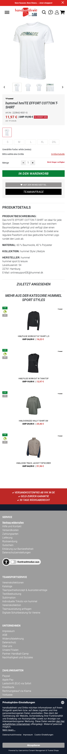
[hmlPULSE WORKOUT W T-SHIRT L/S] (33, 324)
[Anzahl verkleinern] (23, 162)
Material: (9, 245)
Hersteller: (11, 257)
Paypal (6, 675)
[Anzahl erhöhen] (32, 162)
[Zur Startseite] (25, 12)
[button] (7, 12)
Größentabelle (58, 154)
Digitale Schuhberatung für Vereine (21, 612)
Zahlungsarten (10, 533)
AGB (4, 634)
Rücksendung (9, 541)
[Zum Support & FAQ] (50, 11)
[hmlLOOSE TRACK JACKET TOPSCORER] (33, 451)
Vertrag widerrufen (13, 522)
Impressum (8, 631)
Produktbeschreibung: (19, 216)
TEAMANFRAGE (33, 191)
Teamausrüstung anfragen (16, 608)
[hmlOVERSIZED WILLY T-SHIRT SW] (33, 409)
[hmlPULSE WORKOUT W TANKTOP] (33, 367)
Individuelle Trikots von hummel (19, 601)
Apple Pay (7, 679)
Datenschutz (9, 642)
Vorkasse (7, 694)
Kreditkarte (8, 687)
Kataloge (7, 586)
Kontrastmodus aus (28, 561)
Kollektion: (10, 251)
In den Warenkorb (34, 173)
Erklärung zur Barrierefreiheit (17, 548)
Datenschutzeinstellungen (16, 552)
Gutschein (7, 545)
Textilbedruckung (11, 593)
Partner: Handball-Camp (15, 653)
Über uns (7, 646)
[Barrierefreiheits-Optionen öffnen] (6, 562)
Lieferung (7, 537)
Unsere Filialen (10, 649)
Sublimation (9, 597)
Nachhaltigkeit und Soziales (17, 657)
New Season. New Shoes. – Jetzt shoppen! (33, 3)
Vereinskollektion (11, 605)
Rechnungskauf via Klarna (16, 690)
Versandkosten (10, 530)
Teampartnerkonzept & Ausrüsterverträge (24, 590)
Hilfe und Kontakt (11, 526)
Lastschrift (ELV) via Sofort (16, 683)
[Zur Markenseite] (9, 99)
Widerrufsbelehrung (13, 638)
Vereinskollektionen (13, 582)
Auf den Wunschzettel (34, 185)
